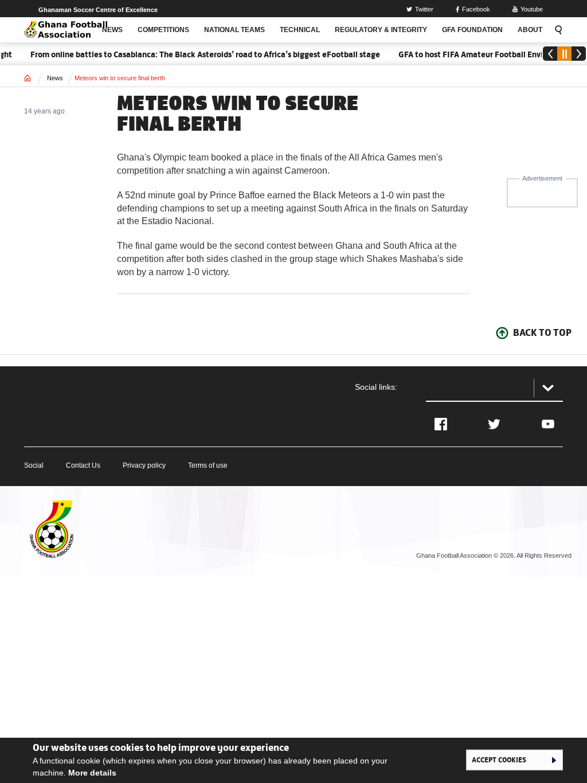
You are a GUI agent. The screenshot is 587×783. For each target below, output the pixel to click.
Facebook (476, 9)
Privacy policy (144, 465)
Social (34, 465)
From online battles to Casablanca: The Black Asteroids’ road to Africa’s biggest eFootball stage (197, 54)
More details (92, 772)
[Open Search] (556, 29)
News (55, 78)
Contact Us (83, 465)
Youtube (532, 9)
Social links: (376, 386)
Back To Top (542, 332)
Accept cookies (499, 759)
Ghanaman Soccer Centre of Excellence (98, 9)
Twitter (424, 9)
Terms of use (208, 465)
